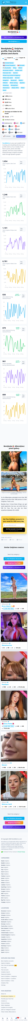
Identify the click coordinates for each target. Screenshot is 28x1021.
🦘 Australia (7, 68)
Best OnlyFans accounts (7, 961)
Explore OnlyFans (5, 963)
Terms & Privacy (5, 1003)
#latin (21, 80)
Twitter (12, 539)
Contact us (4, 1001)
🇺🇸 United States (8, 63)
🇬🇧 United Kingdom (9, 65)
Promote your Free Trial (7, 998)
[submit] (14, 530)
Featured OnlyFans (6, 974)
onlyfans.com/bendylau (17, 492)
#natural (13, 80)
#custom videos (8, 70)
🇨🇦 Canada (21, 65)
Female (7, 116)
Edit (12, 116)
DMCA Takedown (5, 1005)
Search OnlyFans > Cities (7, 980)
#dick (20, 68)
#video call (18, 70)
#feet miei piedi (8, 78)
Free (3, 1020)
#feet (22, 88)
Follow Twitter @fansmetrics (8, 1012)
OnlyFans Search (5, 972)
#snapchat (14, 85)
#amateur (6, 88)
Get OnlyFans (14, 41)
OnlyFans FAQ (4, 983)
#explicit (5, 80)
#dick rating (14, 83)
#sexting (5, 85)
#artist (15, 73)
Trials (7, 1020)
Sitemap (3, 985)
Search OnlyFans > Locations (8, 978)
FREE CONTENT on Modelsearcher (14, 37)
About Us (3, 993)
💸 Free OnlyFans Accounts (13, 559)
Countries (25, 1020)
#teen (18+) (15, 88)
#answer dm (7, 73)
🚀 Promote (6, 136)
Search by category (13, 554)
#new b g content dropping (11, 75)
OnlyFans (5, 861)
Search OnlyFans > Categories (9, 976)
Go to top (21, 1020)
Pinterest (20, 539)
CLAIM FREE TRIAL (9, 608)
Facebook (5, 539)
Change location (8, 93)
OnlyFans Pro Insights (7, 1007)
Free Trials (4, 967)
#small (17, 78)
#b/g (14, 68)
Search (11, 1020)
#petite (22, 83)
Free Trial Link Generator (8, 965)
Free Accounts (4, 970)
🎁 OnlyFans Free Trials (13, 563)
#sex (4, 90)
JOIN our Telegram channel (8, 1009)
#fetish (5, 83)
